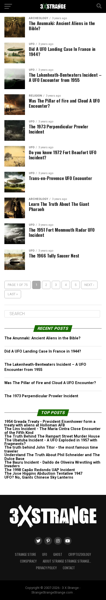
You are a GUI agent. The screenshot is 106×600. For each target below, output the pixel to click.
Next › (89, 285)
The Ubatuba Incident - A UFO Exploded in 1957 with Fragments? (50, 442)
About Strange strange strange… (67, 561)
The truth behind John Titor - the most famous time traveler (51, 449)
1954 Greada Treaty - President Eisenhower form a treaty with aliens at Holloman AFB (49, 423)
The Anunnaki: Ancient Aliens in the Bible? (42, 338)
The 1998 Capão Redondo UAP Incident (39, 470)
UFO (44, 554)
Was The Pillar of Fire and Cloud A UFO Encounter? (50, 383)
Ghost (57, 554)
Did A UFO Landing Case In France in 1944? (42, 351)
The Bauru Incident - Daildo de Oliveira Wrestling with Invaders (52, 464)
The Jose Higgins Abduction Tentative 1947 (43, 473)
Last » (13, 294)
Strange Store (25, 554)
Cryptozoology (79, 554)
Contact (69, 567)
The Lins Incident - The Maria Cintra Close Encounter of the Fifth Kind (52, 431)
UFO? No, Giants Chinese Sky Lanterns (38, 477)
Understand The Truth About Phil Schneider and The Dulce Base (52, 457)
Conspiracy (28, 561)
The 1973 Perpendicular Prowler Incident (41, 396)
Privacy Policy (46, 567)
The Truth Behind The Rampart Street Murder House (52, 436)
